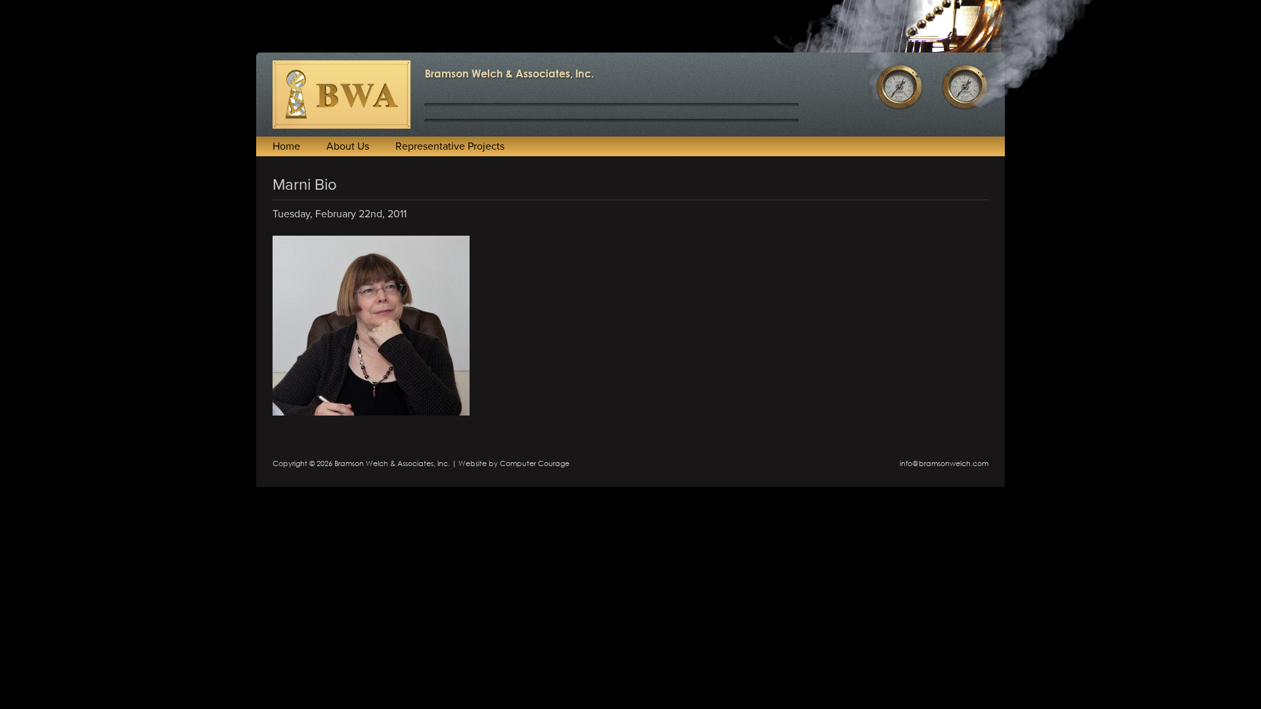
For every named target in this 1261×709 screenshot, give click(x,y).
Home (286, 146)
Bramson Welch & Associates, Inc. (509, 73)
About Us (347, 146)
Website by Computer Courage (513, 463)
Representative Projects (449, 146)
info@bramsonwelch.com (944, 463)
